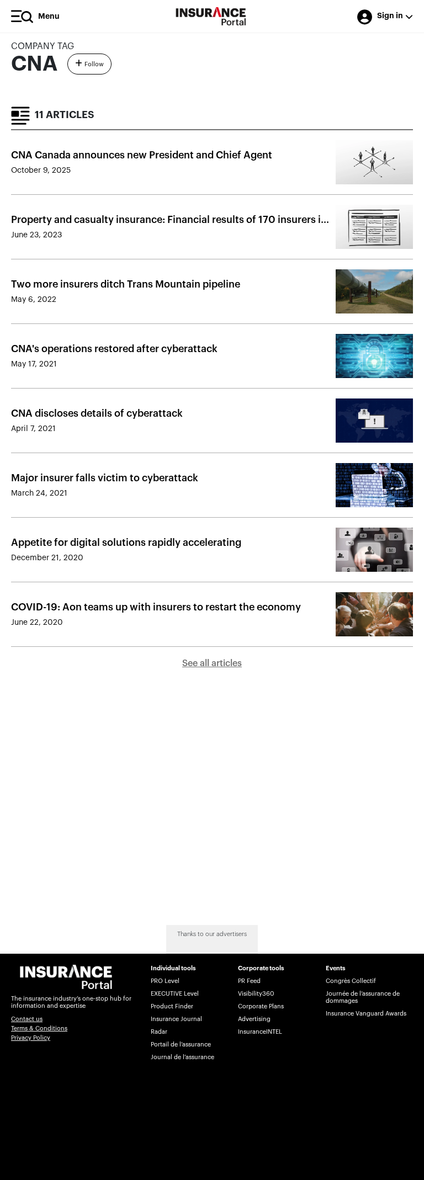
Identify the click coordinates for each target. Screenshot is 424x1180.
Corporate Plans (261, 1006)
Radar (159, 1032)
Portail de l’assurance (181, 1044)
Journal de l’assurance (182, 1057)
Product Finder (172, 1006)
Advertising (254, 1019)
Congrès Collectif (351, 981)
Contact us (27, 1019)
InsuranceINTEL (260, 1032)
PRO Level (165, 981)
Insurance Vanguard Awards (366, 1014)
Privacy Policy (30, 1038)
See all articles (212, 663)
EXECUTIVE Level (175, 994)
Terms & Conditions (39, 1028)
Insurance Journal (176, 1019)
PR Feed (249, 981)
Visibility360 (256, 994)
